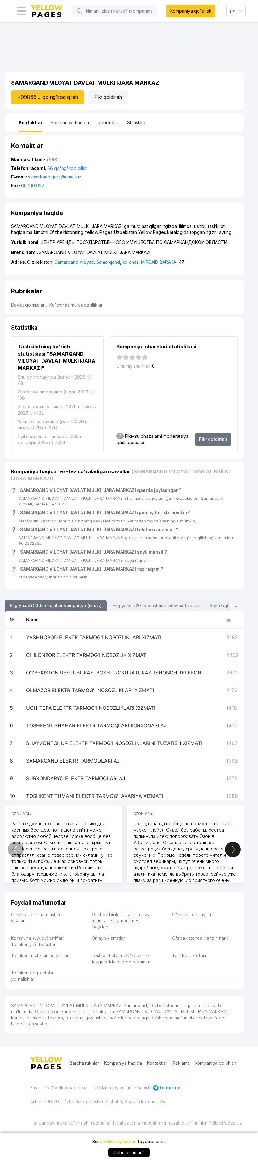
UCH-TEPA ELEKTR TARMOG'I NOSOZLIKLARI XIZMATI (90, 708)
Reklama (181, 1063)
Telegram (170, 1087)
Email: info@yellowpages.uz (58, 1087)
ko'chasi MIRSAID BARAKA (149, 262)
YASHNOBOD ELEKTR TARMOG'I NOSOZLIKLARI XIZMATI (93, 637)
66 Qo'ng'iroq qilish (67, 168)
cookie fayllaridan (118, 1141)
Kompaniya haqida (123, 1063)
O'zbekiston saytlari (192, 914)
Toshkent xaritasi (189, 955)
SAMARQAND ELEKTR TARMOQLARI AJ (73, 761)
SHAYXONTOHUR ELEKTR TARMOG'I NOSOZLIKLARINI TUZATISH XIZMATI (114, 743)
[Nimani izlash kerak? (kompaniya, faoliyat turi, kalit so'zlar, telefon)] (79, 11)
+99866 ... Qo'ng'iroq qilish (47, 97)
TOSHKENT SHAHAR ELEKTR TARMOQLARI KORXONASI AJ (96, 725)
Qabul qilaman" (128, 1152)
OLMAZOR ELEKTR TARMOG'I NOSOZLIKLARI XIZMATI (90, 690)
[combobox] (236, 11)
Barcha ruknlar (84, 1063)
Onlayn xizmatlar (108, 938)
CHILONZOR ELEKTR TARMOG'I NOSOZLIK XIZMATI (87, 655)
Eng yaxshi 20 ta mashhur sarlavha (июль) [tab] (155, 605)
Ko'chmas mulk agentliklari (76, 304)
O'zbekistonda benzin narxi (200, 938)
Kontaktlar (157, 1063)
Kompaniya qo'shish (190, 11)
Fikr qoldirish (108, 97)
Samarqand (108, 262)
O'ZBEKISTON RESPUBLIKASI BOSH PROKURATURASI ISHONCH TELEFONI (114, 672)
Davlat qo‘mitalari (29, 304)
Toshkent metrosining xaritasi (40, 955)
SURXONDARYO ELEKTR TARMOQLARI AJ (75, 778)
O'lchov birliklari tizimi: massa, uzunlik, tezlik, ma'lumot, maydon (122, 920)
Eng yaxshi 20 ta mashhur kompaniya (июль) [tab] (56, 605)
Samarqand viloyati (74, 262)
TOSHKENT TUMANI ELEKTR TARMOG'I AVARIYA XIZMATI (94, 796)
